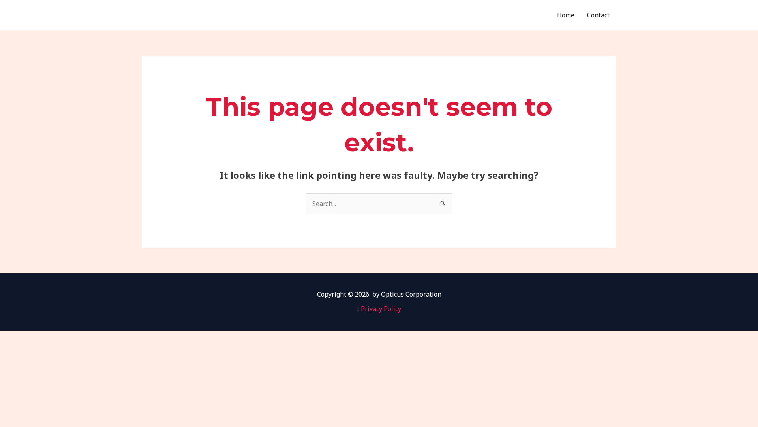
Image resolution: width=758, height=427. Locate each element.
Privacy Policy (381, 308)
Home (565, 15)
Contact (598, 15)
